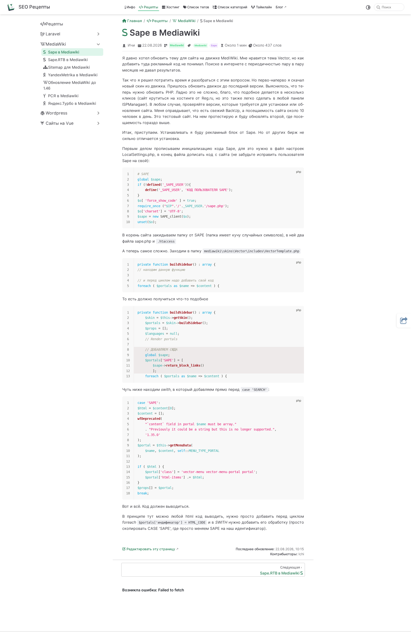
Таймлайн (264, 7)
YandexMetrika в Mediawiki (73, 74)
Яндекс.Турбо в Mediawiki (72, 103)
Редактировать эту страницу (151, 549)
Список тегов (198, 7)
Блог (279, 7)
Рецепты (151, 7)
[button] (404, 320)
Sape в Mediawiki (63, 52)
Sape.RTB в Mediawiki (68, 59)
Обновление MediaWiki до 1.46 (69, 85)
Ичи (131, 45)
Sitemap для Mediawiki (69, 67)
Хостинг (172, 7)
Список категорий (232, 7)
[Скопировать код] (297, 174)
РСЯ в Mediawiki (63, 95)
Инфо (131, 7)
